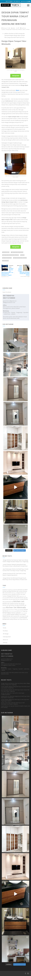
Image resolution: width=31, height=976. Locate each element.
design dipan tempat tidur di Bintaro (11, 255)
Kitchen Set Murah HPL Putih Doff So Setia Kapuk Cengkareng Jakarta (14, 574)
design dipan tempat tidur (17, 252)
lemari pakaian (16, 613)
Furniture (9, 594)
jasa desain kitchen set (15, 599)
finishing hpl (5, 594)
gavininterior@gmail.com (9, 301)
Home (4, 628)
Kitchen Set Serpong (12, 611)
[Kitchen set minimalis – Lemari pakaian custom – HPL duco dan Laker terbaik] (11, 7)
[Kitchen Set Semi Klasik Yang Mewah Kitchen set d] (15, 365)
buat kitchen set (13, 591)
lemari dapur (7, 613)
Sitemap (5, 642)
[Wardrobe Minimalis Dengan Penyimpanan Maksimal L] (15, 389)
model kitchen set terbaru (19, 616)
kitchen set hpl (7, 605)
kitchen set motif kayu (19, 609)
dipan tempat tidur (7, 257)
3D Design (6, 634)
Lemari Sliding (22, 614)
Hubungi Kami (7, 636)
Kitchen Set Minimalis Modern (8, 609)
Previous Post (7, 270)
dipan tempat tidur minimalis (20, 257)
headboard (6, 260)
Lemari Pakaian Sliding (13, 614)
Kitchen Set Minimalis (16, 607)
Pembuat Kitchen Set (14, 619)
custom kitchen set (9, 592)
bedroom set (6, 252)
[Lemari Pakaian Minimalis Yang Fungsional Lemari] (15, 414)
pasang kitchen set (15, 617)
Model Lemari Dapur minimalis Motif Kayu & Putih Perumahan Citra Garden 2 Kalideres (13, 703)
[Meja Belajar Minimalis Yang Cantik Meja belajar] (15, 536)
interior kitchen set (11, 597)
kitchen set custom (8, 603)
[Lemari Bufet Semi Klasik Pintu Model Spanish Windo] (15, 438)
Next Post (23, 270)
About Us (5, 639)
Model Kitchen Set (8, 616)
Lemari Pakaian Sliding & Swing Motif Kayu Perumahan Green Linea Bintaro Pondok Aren (15, 565)
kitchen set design (19, 603)
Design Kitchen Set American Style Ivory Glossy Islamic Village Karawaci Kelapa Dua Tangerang (15, 560)
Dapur (15, 592)
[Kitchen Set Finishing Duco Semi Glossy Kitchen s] (15, 340)
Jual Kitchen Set (9, 602)
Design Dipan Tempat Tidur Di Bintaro (14, 29)
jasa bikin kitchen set (20, 597)
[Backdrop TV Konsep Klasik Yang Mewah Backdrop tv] (15, 463)
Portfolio (27, 29)
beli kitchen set (21, 589)
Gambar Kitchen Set (17, 594)
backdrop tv (5, 589)
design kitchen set (21, 592)
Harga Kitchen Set (13, 596)
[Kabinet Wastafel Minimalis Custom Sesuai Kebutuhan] (15, 487)
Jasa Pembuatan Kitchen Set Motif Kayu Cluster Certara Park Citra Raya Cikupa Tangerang (15, 569)
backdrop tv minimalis (12, 589)
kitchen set (19, 601)
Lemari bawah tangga (24, 276)
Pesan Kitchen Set (23, 619)
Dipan (24, 29)
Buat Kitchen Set (5, 276)
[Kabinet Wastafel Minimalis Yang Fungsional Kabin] (15, 512)
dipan (23, 255)
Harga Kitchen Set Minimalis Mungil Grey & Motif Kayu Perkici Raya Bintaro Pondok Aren (15, 578)
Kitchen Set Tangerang (22, 611)
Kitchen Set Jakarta (15, 605)
